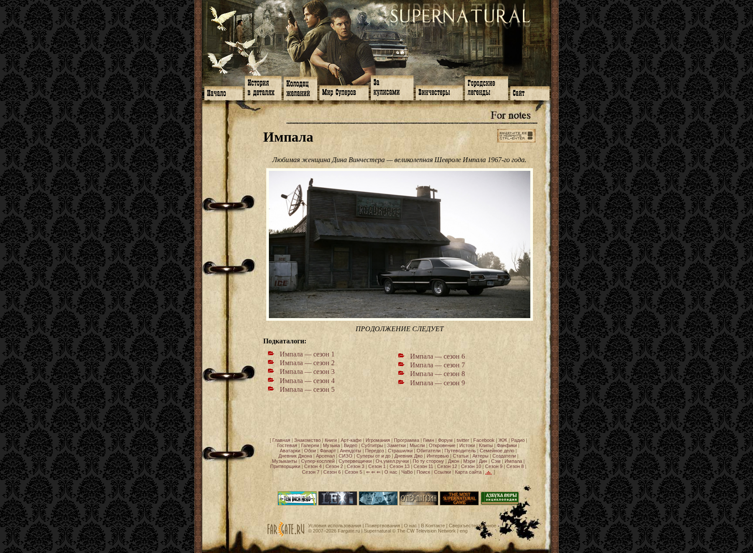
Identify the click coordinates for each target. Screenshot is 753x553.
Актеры (480, 455)
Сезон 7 (310, 472)
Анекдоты (350, 450)
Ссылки (442, 472)
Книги (331, 440)
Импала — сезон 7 (437, 365)
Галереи (310, 445)
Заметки (396, 445)
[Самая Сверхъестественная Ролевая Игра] (459, 503)
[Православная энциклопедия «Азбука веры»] (499, 503)
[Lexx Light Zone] (337, 503)
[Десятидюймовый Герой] (297, 503)
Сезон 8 (515, 466)
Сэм (496, 461)
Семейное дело (497, 450)
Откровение (442, 445)
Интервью (438, 455)
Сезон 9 (493, 466)
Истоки (467, 445)
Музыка (331, 445)
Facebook (484, 440)
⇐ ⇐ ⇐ (373, 472)
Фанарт (328, 450)
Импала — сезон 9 (437, 383)
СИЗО (346, 455)
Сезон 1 (377, 466)
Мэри (469, 461)
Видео (350, 445)
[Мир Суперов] (344, 91)
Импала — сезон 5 (307, 389)
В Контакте (433, 525)
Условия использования (334, 525)
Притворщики (285, 466)
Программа (406, 440)
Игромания (378, 440)
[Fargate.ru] (286, 535)
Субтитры (372, 445)
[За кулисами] (392, 86)
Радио (518, 440)
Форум (445, 440)
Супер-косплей (318, 461)
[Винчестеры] (439, 91)
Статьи (460, 455)
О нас (390, 472)
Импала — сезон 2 (307, 362)
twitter (463, 440)
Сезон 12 (447, 466)
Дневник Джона (295, 455)
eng (464, 530)
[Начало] (223, 92)
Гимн (428, 440)
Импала (513, 461)
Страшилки (400, 450)
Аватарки (290, 450)
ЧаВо (407, 472)
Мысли (417, 445)
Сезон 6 (332, 472)
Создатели (504, 455)
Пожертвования (382, 525)
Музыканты (284, 461)
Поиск (423, 472)
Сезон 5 (353, 472)
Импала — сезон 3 (307, 371)
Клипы (486, 445)
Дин (483, 461)
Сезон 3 (355, 466)
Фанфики (507, 445)
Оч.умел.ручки (392, 461)
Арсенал (325, 455)
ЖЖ (503, 440)
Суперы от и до (373, 455)
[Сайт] (529, 92)
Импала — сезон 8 (437, 373)
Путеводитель (460, 450)
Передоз (374, 450)
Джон (453, 461)
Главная (281, 440)
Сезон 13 (400, 466)
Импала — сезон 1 (307, 354)
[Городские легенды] (486, 87)
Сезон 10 (471, 466)
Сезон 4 (313, 466)
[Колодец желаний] (300, 87)
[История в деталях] (263, 87)
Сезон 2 (334, 466)
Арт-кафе (351, 440)
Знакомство (307, 440)
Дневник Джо (408, 455)
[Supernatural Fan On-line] (378, 503)
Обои (310, 450)
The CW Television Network (426, 530)
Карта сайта (468, 472)
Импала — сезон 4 (307, 380)
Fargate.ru (349, 530)
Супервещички (355, 461)
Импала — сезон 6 (437, 356)
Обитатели (429, 450)
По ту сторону (428, 461)
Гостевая (287, 445)
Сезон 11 (423, 466)
